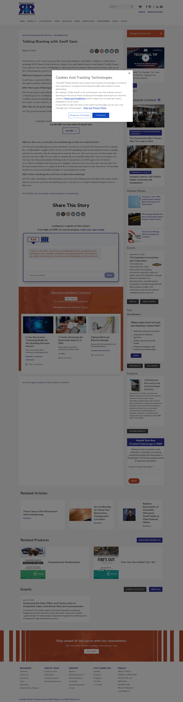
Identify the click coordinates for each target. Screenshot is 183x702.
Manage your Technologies (80, 115)
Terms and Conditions (75, 98)
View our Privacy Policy (95, 108)
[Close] (129, 73)
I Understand (100, 115)
